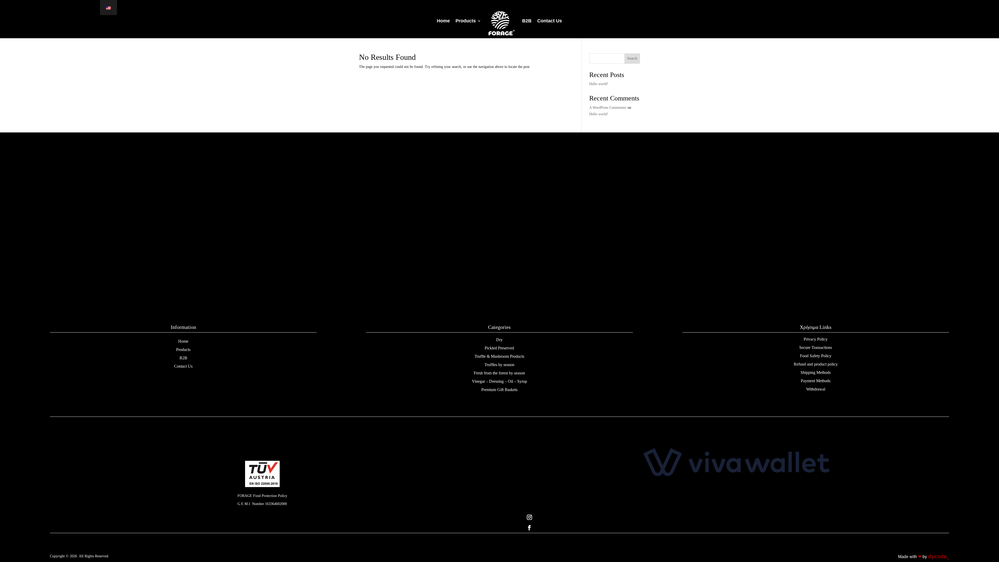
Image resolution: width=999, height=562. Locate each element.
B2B (183, 358)
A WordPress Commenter (607, 108)
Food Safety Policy (815, 356)
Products (183, 349)
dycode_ (938, 556)
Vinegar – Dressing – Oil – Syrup (499, 381)
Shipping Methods (816, 372)
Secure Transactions (815, 347)
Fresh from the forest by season (499, 373)
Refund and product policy (816, 364)
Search (632, 58)
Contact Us (183, 366)
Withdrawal (815, 389)
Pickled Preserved (499, 348)
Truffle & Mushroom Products (499, 356)
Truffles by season (499, 364)
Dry (499, 339)
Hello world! (598, 84)
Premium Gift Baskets (499, 389)
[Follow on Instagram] (736, 517)
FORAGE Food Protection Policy (262, 496)
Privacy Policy (816, 339)
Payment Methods (815, 381)
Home (183, 341)
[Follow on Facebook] (736, 527)
